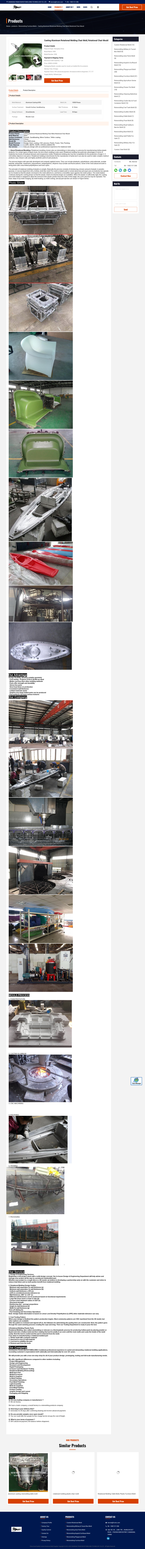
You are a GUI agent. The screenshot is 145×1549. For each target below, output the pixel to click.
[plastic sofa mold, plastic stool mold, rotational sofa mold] (117, 1472)
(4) (124, 112)
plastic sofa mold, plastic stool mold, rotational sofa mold (117, 1494)
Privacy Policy (46, 1540)
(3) (123, 126)
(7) (125, 95)
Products (57, 7)
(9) (125, 50)
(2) (125, 82)
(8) (122, 149)
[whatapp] (125, 170)
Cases (85, 7)
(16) (125, 64)
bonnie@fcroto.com (57, 2)
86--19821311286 (73, 2)
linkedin (108, 1538)
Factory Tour (45, 1526)
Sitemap (44, 1537)
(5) (125, 107)
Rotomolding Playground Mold (76, 1537)
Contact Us (45, 1533)
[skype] (120, 170)
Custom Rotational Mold (74, 1522)
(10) (124, 45)
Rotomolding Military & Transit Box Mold (79, 1526)
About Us (69, 7)
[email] (129, 170)
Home (49, 7)
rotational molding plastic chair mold (20, 1494)
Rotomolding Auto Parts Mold (76, 1530)
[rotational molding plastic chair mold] (27, 1472)
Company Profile (47, 1522)
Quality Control (46, 1530)
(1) (124, 116)
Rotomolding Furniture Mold (27, 26)
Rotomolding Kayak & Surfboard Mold (78, 1533)
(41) (125, 76)
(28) (125, 70)
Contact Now (126, 175)
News (78, 7)
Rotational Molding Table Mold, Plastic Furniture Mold (71, 1494)
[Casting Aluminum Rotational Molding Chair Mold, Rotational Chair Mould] (25, 56)
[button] (40, 77)
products (14, 26)
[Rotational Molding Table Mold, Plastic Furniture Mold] (72, 1472)
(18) (124, 88)
